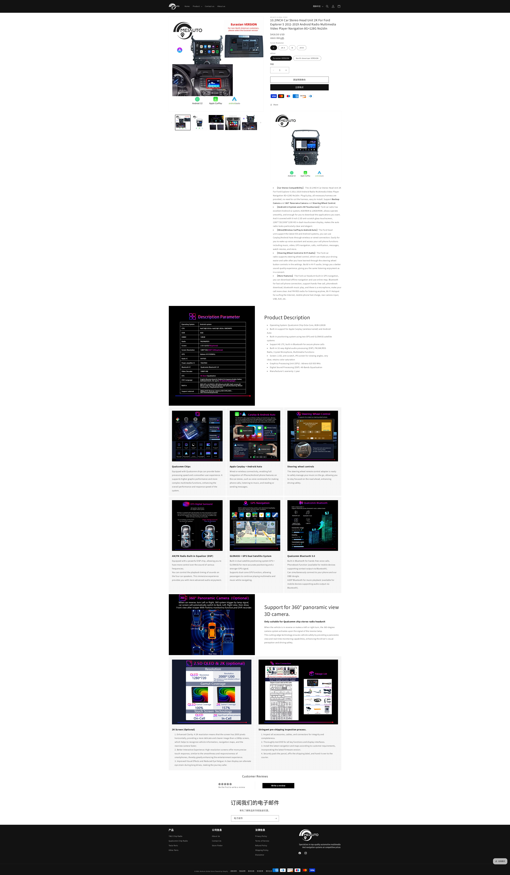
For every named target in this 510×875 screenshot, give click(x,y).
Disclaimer (259, 855)
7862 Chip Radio (175, 836)
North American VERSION (307, 58)
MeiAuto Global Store (207, 871)
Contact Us (216, 841)
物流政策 (260, 871)
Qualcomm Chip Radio (178, 841)
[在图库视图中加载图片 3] (216, 122)
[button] (197, 6)
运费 (282, 38)
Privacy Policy (261, 836)
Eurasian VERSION (281, 58)
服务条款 (251, 871)
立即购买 (299, 87)
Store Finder (217, 845)
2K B (302, 48)
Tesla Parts (173, 845)
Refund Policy (261, 845)
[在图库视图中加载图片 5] (249, 122)
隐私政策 (242, 871)
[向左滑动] (172, 123)
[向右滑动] (261, 123)
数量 (272, 64)
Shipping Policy (261, 850)
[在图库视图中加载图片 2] (199, 122)
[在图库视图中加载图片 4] (232, 122)
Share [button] (275, 104)
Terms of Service (262, 841)
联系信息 (269, 871)
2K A (283, 48)
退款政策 (233, 871)
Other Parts (173, 850)
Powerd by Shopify (221, 871)
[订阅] (276, 818)
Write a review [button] (278, 785)
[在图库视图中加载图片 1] (182, 122)
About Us (216, 836)
